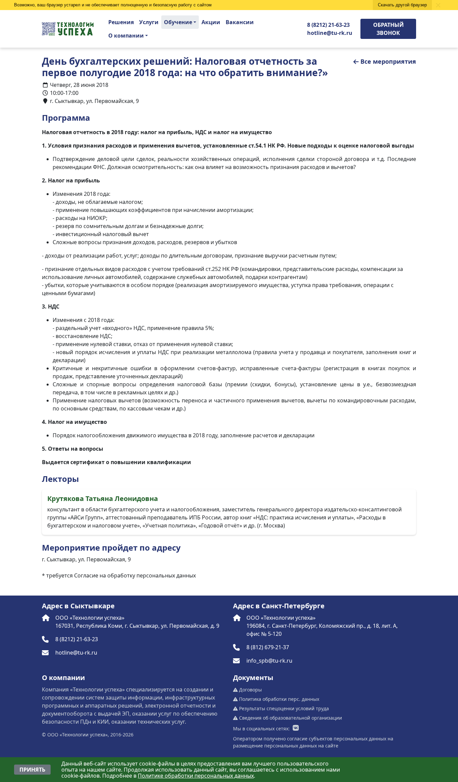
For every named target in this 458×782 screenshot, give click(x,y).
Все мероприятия (388, 61)
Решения (121, 22)
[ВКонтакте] (295, 728)
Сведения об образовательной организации (290, 718)
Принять (32, 769)
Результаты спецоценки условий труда (283, 708)
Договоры (250, 689)
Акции (211, 22)
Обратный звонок (388, 29)
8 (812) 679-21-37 (267, 647)
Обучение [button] (178, 22)
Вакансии (240, 22)
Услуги (149, 22)
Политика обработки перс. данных (278, 699)
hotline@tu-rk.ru (329, 33)
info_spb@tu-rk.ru (269, 660)
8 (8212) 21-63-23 (328, 25)
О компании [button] (126, 35)
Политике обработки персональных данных (196, 775)
